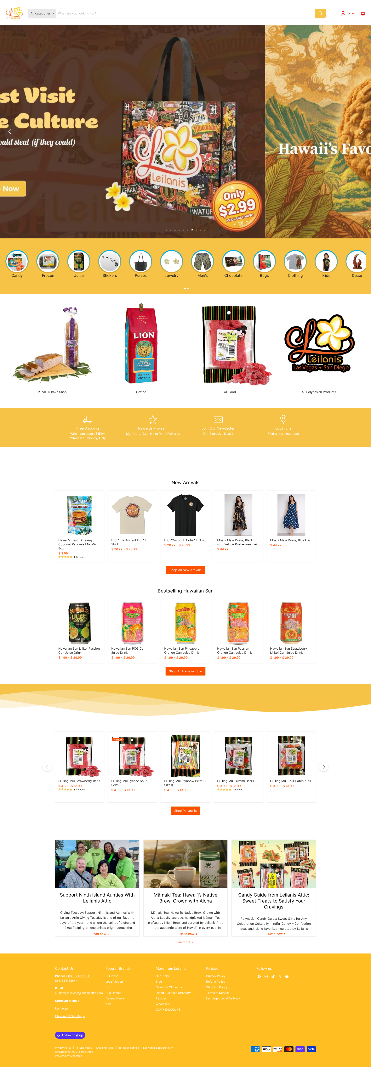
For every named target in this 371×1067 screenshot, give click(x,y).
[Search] (320, 13)
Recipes (161, 998)
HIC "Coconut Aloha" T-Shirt (185, 540)
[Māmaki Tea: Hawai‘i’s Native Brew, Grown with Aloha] (186, 864)
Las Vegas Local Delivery (223, 998)
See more (183, 942)
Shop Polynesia (185, 811)
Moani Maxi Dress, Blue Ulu (290, 540)
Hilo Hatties (113, 993)
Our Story (162, 976)
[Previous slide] (10, 132)
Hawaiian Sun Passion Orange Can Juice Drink (234, 650)
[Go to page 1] (184, 288)
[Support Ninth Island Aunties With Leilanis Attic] (97, 864)
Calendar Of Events (169, 987)
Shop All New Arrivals (185, 570)
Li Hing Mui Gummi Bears (235, 781)
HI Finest (112, 976)
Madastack (76, 1055)
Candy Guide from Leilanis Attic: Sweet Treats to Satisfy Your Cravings (273, 901)
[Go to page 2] (187, 288)
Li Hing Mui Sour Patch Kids (290, 781)
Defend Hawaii (115, 998)
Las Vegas (62, 1008)
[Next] (323, 766)
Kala (108, 1004)
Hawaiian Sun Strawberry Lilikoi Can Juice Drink (288, 650)
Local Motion (114, 981)
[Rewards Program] (153, 427)
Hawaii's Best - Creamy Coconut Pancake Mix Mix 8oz (77, 544)
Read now (99, 934)
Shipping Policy (216, 987)
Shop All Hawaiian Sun (185, 671)
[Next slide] (360, 132)
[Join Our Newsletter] (218, 427)
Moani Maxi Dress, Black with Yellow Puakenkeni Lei (237, 542)
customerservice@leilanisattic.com (79, 993)
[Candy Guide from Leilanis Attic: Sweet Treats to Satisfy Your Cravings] (274, 864)
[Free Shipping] (87, 427)
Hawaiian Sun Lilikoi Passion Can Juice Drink (79, 650)
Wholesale (163, 1004)
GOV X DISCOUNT (168, 1009)
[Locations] (283, 427)
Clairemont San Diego (70, 1016)
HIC (108, 987)
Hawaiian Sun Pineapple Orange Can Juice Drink (181, 650)
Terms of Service (218, 993)
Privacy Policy (215, 976)
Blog (159, 981)
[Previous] (47, 766)
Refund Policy (215, 981)
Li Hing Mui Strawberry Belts (79, 781)
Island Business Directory (173, 993)
